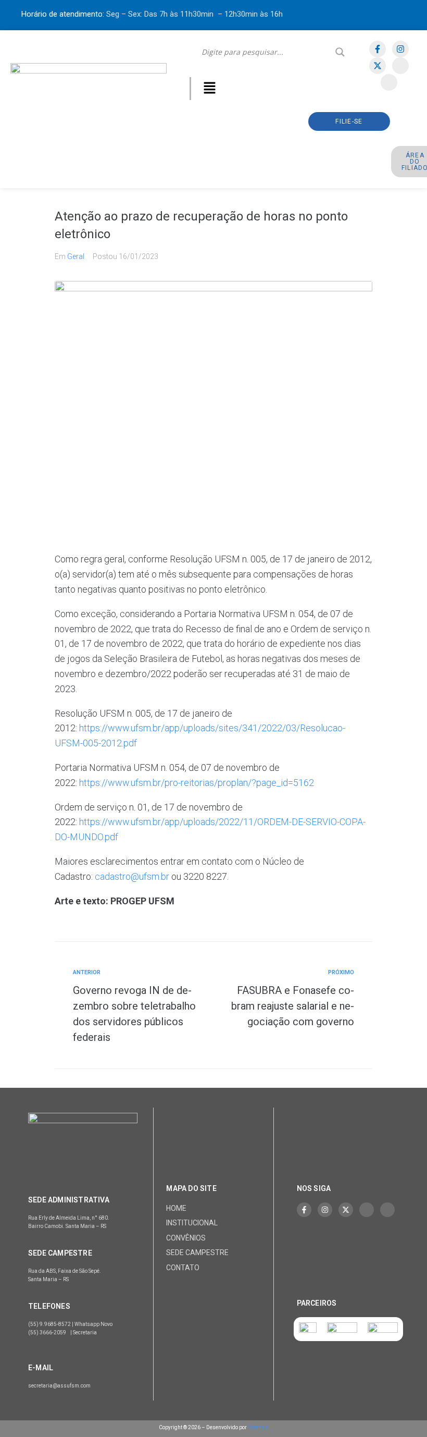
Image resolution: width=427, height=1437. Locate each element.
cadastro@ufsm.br (132, 876)
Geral (75, 256)
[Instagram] (400, 49)
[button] (209, 88)
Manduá (258, 1427)
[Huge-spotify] (400, 65)
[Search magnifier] (340, 52)
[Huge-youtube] (389, 82)
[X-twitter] (377, 65)
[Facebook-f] (377, 49)
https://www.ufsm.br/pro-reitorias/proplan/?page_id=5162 (196, 782)
